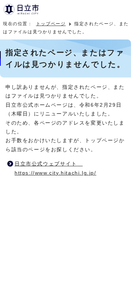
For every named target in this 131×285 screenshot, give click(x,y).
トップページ (51, 23)
